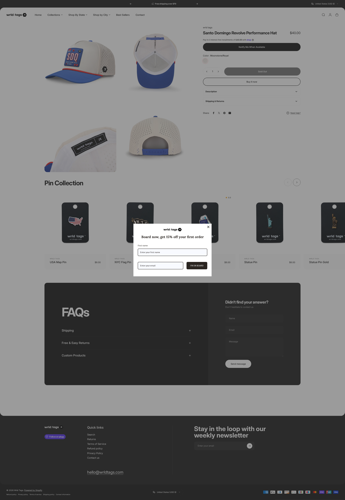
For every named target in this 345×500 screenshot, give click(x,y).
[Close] (208, 227)
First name (143, 245)
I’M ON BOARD (196, 265)
